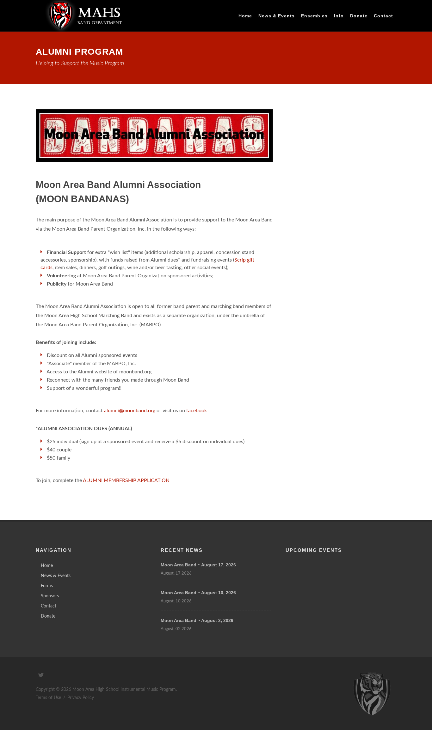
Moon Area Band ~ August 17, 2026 (198, 564)
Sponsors (50, 596)
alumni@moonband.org (129, 410)
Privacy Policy (80, 698)
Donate (48, 616)
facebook (196, 410)
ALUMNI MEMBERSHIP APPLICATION (126, 480)
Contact (383, 15)
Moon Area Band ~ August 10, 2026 (198, 592)
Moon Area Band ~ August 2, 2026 (197, 620)
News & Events (56, 576)
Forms (47, 586)
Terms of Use (48, 698)
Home (47, 566)
